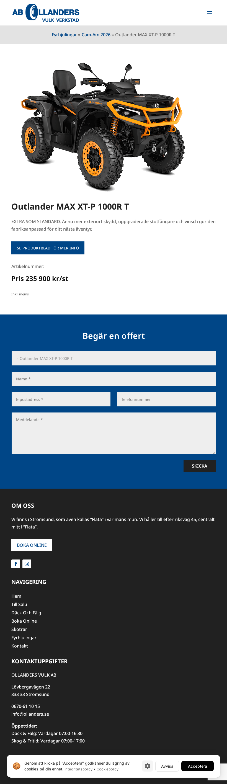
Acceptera (197, 766)
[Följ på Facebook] (15, 563)
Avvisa (167, 766)
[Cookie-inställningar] (147, 766)
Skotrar (19, 629)
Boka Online (32, 545)
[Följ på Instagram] (26, 563)
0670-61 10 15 (25, 706)
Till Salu (19, 604)
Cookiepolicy (107, 769)
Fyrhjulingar (64, 35)
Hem (16, 596)
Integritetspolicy (78, 769)
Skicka (199, 466)
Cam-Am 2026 (96, 35)
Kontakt (19, 646)
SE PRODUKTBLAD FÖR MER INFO (48, 248)
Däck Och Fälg (26, 613)
